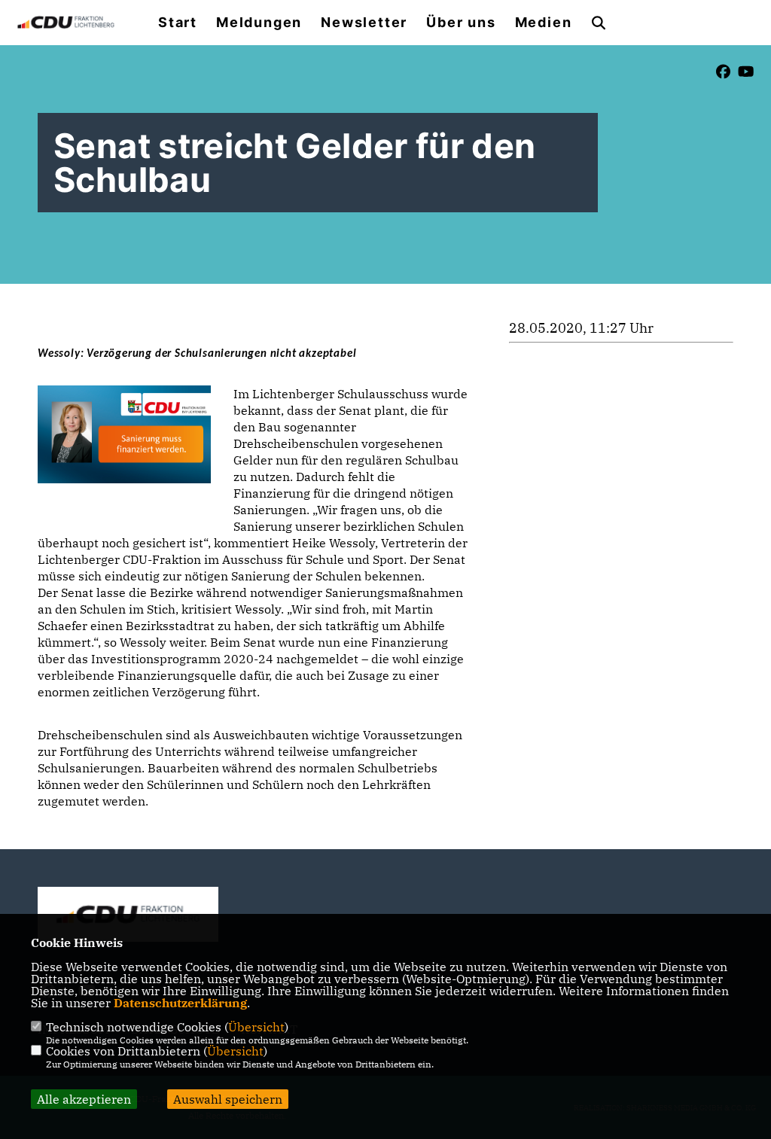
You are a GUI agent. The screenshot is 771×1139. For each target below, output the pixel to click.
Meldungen (259, 22)
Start (177, 22)
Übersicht (256, 1026)
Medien (543, 22)
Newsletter (364, 22)
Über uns (460, 22)
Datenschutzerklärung (180, 1002)
